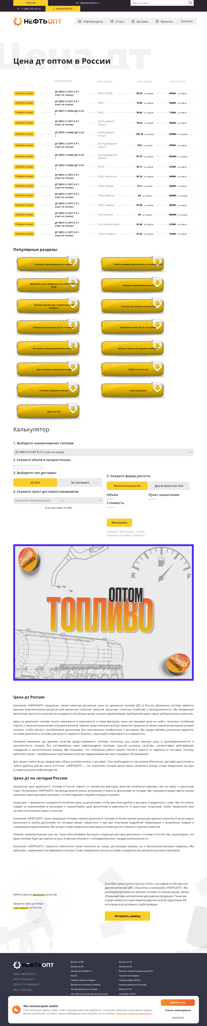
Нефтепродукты (93, 21)
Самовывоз (81, 482)
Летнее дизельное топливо (84, 989)
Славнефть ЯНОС (127, 993)
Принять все (178, 1002)
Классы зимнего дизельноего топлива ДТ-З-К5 (138, 264)
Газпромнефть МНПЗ (130, 980)
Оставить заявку (127, 916)
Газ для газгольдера (129, 975)
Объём (112, 495)
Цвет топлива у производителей (54, 369)
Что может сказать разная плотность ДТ (54, 348)
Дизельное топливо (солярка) (85, 984)
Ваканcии (167, 21)
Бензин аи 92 (125, 961)
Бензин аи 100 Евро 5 (81, 971)
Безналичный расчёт (127, 486)
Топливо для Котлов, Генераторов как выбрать (54, 306)
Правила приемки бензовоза (138, 285)
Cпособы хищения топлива (53, 390)
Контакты (187, 21)
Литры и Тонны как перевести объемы (138, 348)
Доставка (142, 21)
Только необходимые (178, 1010)
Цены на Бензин (138, 390)
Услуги (120, 21)
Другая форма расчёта (169, 486)
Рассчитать (119, 522)
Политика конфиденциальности (134, 1013)
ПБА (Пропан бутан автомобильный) (89, 993)
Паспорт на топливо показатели (138, 306)
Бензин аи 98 (125, 966)
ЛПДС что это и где (138, 369)
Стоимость (115, 503)
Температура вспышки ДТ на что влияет (54, 327)
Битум (74, 975)
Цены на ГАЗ (53, 411)
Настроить (178, 1017)
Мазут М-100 (125, 989)
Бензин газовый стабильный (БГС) (136, 971)
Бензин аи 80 (77, 961)
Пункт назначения (164, 495)
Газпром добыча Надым (83, 980)
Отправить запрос (24, 93)
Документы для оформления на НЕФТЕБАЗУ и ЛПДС (54, 285)
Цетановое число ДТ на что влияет (138, 327)
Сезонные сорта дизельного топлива (54, 264)
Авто (37, 482)
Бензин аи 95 (77, 966)
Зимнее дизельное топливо (133, 984)
